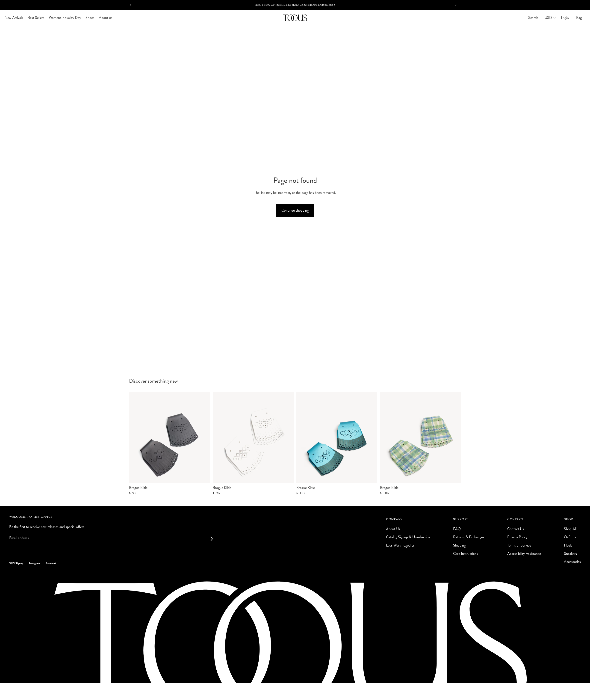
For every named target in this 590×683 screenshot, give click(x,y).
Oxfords (570, 537)
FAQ (457, 529)
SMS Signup (16, 563)
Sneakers (570, 553)
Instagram (34, 563)
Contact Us (515, 529)
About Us (393, 529)
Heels (568, 545)
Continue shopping (295, 210)
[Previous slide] (303, 437)
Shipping (459, 545)
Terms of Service (519, 545)
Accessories (572, 561)
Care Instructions (465, 553)
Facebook (51, 563)
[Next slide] (370, 437)
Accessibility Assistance (524, 553)
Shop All (570, 529)
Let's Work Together (400, 545)
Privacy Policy (517, 537)
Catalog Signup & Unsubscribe (408, 537)
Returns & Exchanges (468, 537)
